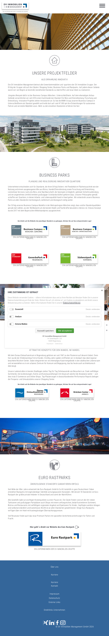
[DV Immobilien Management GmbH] (15, 5)
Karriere (54, 582)
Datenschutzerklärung (71, 303)
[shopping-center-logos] (106, 325)
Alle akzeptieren (65, 331)
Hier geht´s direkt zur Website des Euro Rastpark (52, 527)
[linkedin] (51, 622)
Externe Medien (21, 324)
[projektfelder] (106, 303)
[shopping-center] (106, 319)
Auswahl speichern (45, 331)
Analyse (18, 316)
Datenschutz (54, 598)
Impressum (54, 594)
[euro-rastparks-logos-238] (106, 330)
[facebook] (57, 622)
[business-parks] (106, 309)
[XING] (46, 622)
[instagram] (63, 622)
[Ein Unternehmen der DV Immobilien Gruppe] (29, 232)
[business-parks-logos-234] (106, 314)
